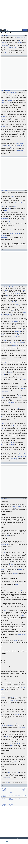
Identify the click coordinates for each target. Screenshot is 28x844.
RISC (19, 304)
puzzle (7, 152)
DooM (8, 324)
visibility (10, 372)
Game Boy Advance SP (10, 789)
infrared (15, 640)
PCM (11, 229)
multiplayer (3, 235)
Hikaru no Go (24, 798)
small (5, 99)
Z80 (2, 196)
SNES (10, 307)
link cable (16, 682)
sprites (8, 221)
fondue (6, 284)
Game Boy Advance (11, 92)
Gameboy (12, 196)
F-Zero (11, 119)
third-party (11, 444)
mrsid (6, 190)
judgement (23, 388)
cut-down (3, 437)
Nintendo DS (17, 798)
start (22, 347)
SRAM (5, 210)
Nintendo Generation (11, 799)
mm (4, 552)
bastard (12, 725)
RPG (2, 152)
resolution (3, 372)
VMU (20, 40)
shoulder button (4, 544)
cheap (8, 725)
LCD (7, 634)
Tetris (2, 686)
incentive (9, 394)
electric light (20, 569)
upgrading (16, 508)
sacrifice (3, 374)
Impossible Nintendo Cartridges (4, 789)
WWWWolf (7, 782)
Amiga (19, 395)
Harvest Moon (8, 47)
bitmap (7, 219)
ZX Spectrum (21, 397)
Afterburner (15, 573)
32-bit (16, 304)
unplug (7, 736)
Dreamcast (3, 42)
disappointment (8, 777)
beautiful (11, 564)
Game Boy (3, 102)
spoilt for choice (4, 391)
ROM (2, 206)
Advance (13, 286)
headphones (18, 331)
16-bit (13, 310)
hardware (5, 338)
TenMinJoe (7, 498)
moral (16, 413)
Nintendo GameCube (21, 39)
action (18, 150)
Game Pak (16, 590)
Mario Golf (14, 47)
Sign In (25, 30)
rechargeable (6, 746)
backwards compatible (16, 670)
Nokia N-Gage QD (17, 789)
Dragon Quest (8, 145)
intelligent (18, 422)
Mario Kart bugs (10, 795)
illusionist (6, 35)
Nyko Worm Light (13, 700)
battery (4, 340)
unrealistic (19, 377)
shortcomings (22, 338)
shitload (15, 336)
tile (23, 218)
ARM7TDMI (6, 195)
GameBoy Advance (20, 37)
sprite (25, 334)
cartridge (8, 208)
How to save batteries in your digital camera (4, 795)
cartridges (10, 100)
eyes (8, 95)
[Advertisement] (14, 14)
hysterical (7, 362)
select (2, 348)
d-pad (22, 342)
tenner (15, 761)
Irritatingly (3, 697)
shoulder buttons (20, 343)
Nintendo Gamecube (14, 458)
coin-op (2, 397)
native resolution (22, 634)
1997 (6, 290)
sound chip (11, 227)
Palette (20, 202)
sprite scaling (15, 321)
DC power (17, 723)
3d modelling (24, 805)
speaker (3, 126)
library (6, 52)
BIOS (14, 206)
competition (12, 446)
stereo (9, 329)
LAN (2, 428)
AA (20, 340)
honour (24, 357)
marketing (12, 442)
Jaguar (18, 324)
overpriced (18, 743)
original (19, 408)
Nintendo (15, 142)
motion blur (3, 116)
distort (8, 632)
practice (17, 584)
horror (5, 385)
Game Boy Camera (11, 805)
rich (11, 379)
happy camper (8, 147)
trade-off (18, 371)
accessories (4, 583)
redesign (6, 454)
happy (9, 772)
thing (2, 35)
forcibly (17, 707)
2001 (24, 290)
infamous (5, 361)
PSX (18, 334)
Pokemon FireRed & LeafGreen (11, 802)
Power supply (4, 237)
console (9, 296)
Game (11, 745)
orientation (13, 697)
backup (2, 416)
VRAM (14, 202)
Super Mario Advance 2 (17, 792)
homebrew (3, 418)
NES (22, 350)
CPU (2, 195)
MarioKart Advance (4, 805)
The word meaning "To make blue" (24, 789)
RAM (2, 200)
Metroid (17, 143)
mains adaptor (22, 727)
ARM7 (11, 792)
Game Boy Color (9, 314)
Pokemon (19, 42)
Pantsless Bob (7, 90)
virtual (22, 615)
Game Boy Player (22, 456)
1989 (7, 295)
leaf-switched (15, 345)
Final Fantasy (19, 145)
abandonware (11, 402)
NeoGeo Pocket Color (13, 342)
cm (24, 595)
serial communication (15, 233)
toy (18, 772)
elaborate (17, 714)
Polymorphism (17, 795)
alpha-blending (4, 218)
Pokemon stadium (5, 45)
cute (8, 535)
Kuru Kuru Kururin (24, 796)
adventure (22, 150)
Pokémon (17, 805)
